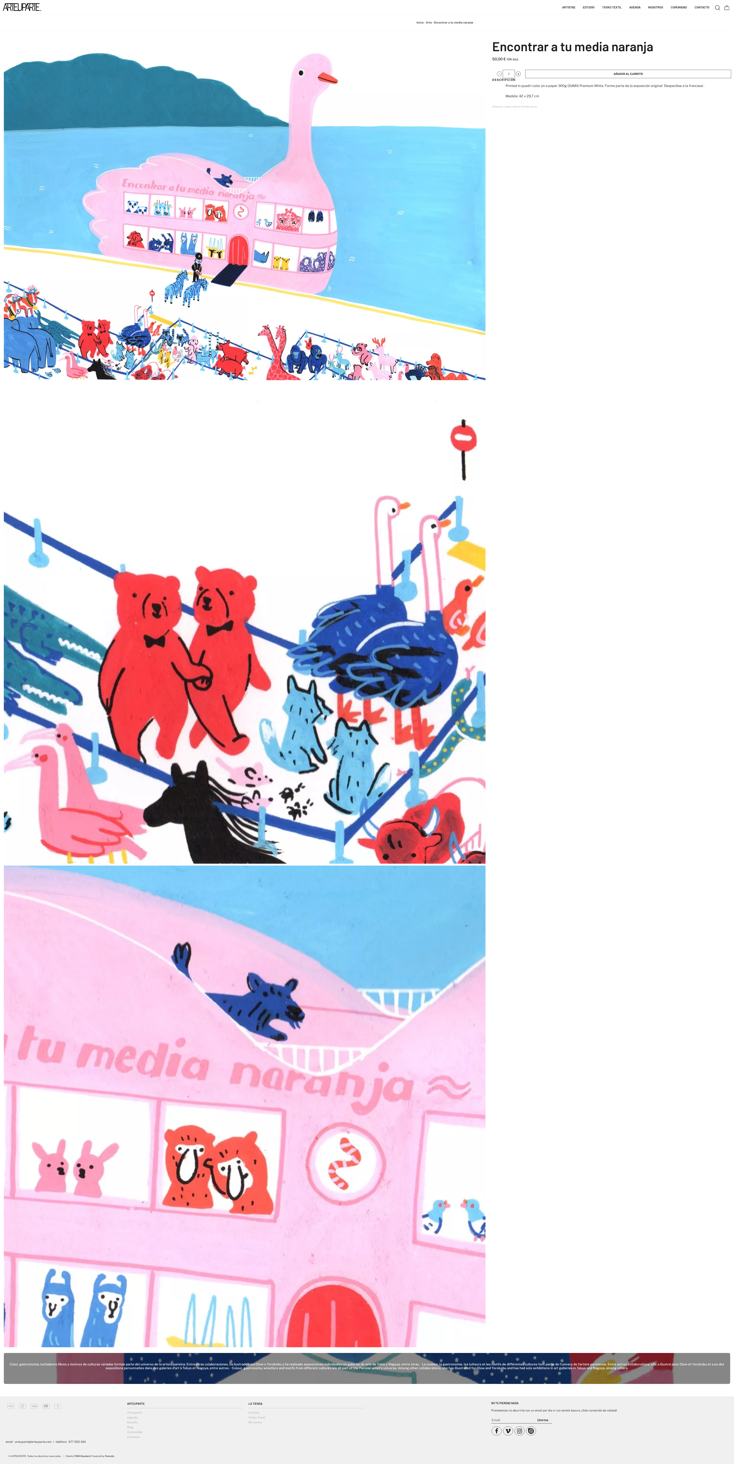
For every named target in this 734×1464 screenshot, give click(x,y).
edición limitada (520, 106)
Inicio (420, 22)
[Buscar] (717, 7)
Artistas (253, 1412)
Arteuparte (134, 1412)
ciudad (507, 106)
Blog (130, 1427)
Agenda (132, 1417)
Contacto (133, 1437)
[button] (499, 73)
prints (534, 106)
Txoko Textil (256, 1417)
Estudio (132, 1422)
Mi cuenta (255, 1422)
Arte (429, 22)
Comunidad (134, 1432)
